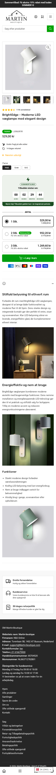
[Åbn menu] (50, 16)
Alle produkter (9, 693)
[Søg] (50, 29)
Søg (4, 721)
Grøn (16, 168)
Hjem (5, 689)
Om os (5, 704)
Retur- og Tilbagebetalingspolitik (18, 733)
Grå (26, 168)
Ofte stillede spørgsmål (14, 708)
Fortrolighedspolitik (12, 737)
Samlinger (7, 697)
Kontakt (6, 712)
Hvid (7, 168)
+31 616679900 (17, 652)
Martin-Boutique (23, 766)
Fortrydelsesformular (12, 753)
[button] (28, 221)
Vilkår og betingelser (12, 725)
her (21, 648)
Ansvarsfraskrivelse (12, 741)
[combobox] (28, 28)
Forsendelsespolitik (12, 729)
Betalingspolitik (10, 745)
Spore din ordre (9, 700)
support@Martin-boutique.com (25, 645)
